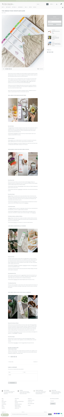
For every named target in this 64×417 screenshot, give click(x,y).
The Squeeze (16, 133)
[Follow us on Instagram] (51, 52)
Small (22, 81)
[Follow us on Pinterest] (52, 52)
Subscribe (54, 24)
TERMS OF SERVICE (18, 406)
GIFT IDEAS (14, 7)
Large (27, 81)
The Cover (15, 143)
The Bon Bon (20, 189)
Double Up (34, 212)
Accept (50, 414)
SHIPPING (16, 402)
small (12, 140)
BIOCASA (53, 42)
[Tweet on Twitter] (9, 68)
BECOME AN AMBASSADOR (19, 401)
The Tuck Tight (20, 186)
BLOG (26, 7)
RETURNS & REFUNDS (18, 404)
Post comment (12, 382)
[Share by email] (11, 68)
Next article (35, 361)
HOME (16, 400)
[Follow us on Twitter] (49, 52)
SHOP (3, 7)
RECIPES (30, 7)
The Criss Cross (16, 331)
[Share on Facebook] (6, 68)
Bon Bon (20, 333)
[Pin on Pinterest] (7, 68)
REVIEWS (34, 7)
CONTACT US (17, 408)
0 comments (41, 68)
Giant (30, 81)
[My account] (56, 4)
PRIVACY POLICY (17, 405)
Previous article (11, 361)
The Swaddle (15, 333)
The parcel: (15, 211)
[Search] (47, 4)
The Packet (15, 265)
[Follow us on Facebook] (47, 52)
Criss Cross (34, 265)
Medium (24, 81)
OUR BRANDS (20, 7)
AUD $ (3, 412)
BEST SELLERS (8, 7)
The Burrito (15, 201)
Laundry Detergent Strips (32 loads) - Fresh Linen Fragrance (56, 44)
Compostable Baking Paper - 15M (56, 32)
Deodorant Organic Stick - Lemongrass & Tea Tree (55, 38)
